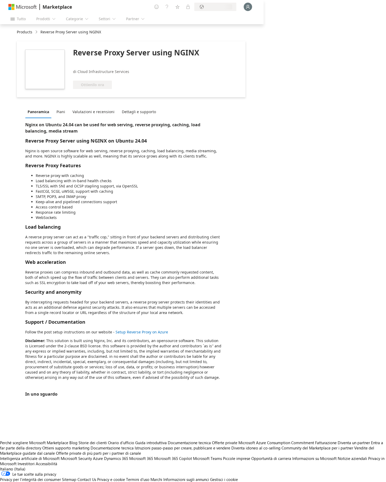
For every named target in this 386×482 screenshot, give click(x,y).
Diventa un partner (354, 442)
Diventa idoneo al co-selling (255, 447)
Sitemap (69, 479)
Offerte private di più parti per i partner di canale (98, 453)
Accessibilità (46, 463)
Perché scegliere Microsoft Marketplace (34, 442)
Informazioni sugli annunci (186, 479)
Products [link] (24, 31)
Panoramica (38, 111)
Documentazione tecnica (189, 442)
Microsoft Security (76, 458)
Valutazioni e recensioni (93, 111)
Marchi (156, 479)
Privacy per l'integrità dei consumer (30, 479)
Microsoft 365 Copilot (173, 458)
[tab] (39, 111)
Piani (60, 111)
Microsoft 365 (141, 458)
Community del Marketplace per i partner (317, 447)
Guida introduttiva (151, 442)
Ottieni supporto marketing (66, 447)
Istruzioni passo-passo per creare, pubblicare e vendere (182, 447)
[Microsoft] (22, 7)
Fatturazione (326, 442)
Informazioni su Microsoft (314, 458)
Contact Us (86, 479)
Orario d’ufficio (121, 442)
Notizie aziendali (352, 458)
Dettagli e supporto (139, 111)
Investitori (26, 463)
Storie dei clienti (93, 442)
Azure (98, 458)
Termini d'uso (137, 479)
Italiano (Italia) (12, 468)
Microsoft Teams (207, 458)
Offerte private (224, 442)
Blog (73, 442)
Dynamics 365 (116, 458)
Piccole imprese (236, 458)
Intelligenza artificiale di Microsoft (30, 458)
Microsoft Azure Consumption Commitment (276, 442)
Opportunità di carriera (271, 458)
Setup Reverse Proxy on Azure (142, 331)
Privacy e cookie (111, 479)
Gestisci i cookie (224, 479)
